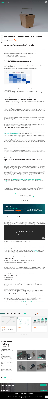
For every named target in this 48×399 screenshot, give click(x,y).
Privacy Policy (31, 396)
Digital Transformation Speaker (23, 396)
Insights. (14, 1)
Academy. (32, 1)
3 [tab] (24, 334)
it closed (36, 251)
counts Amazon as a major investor (26, 245)
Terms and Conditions (38, 396)
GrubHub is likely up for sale (26, 301)
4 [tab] (26, 334)
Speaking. (26, 1)
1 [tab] (21, 334)
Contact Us (44, 390)
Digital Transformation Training (12, 396)
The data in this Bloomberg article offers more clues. (12, 104)
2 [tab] (23, 334)
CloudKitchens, (34, 250)
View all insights (34, 314)
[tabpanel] (8, 324)
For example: (6, 243)
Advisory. (20, 1)
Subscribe (43, 385)
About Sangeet (40, 1)
